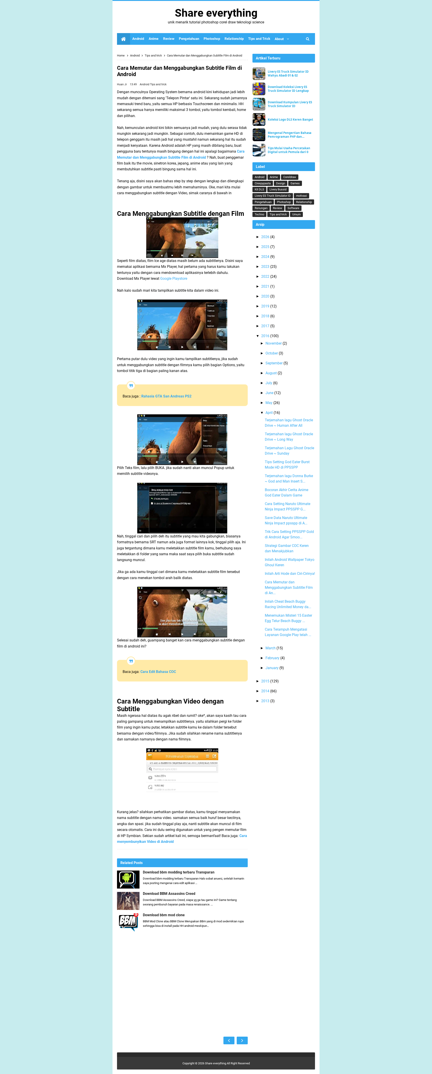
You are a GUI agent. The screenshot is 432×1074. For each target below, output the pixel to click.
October (272, 353)
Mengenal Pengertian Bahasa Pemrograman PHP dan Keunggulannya (289, 135)
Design (280, 183)
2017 (265, 326)
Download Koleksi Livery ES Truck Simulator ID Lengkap (288, 89)
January (272, 668)
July (269, 383)
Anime (274, 177)
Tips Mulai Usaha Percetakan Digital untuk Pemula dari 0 (289, 150)
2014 (265, 691)
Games (295, 183)
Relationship (304, 202)
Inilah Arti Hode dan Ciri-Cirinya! (290, 573)
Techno (259, 214)
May (269, 403)
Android (145, 84)
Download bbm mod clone (164, 915)
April (270, 413)
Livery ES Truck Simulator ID (273, 195)
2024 (265, 257)
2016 (265, 336)
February (273, 658)
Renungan (261, 208)
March (271, 648)
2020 (265, 296)
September (275, 363)
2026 (265, 237)
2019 (265, 306)
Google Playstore (173, 278)
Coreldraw (289, 177)
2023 (265, 266)
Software (293, 208)
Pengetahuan (263, 202)
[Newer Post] (228, 1040)
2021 (265, 286)
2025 (265, 247)
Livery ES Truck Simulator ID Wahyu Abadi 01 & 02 (288, 73)
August (272, 373)
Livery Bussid (278, 189)
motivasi (301, 195)
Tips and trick (158, 84)
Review (277, 208)
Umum (296, 214)
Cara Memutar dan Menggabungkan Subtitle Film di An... (289, 587)
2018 (265, 316)
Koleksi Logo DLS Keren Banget (290, 120)
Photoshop (284, 202)
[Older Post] (242, 1040)
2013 (265, 701)
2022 (265, 276)
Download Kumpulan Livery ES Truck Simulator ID (290, 104)
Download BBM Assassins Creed (169, 894)
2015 (265, 681)
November (274, 343)
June (270, 393)
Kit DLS (259, 189)
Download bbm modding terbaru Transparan (178, 872)
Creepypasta (263, 183)
